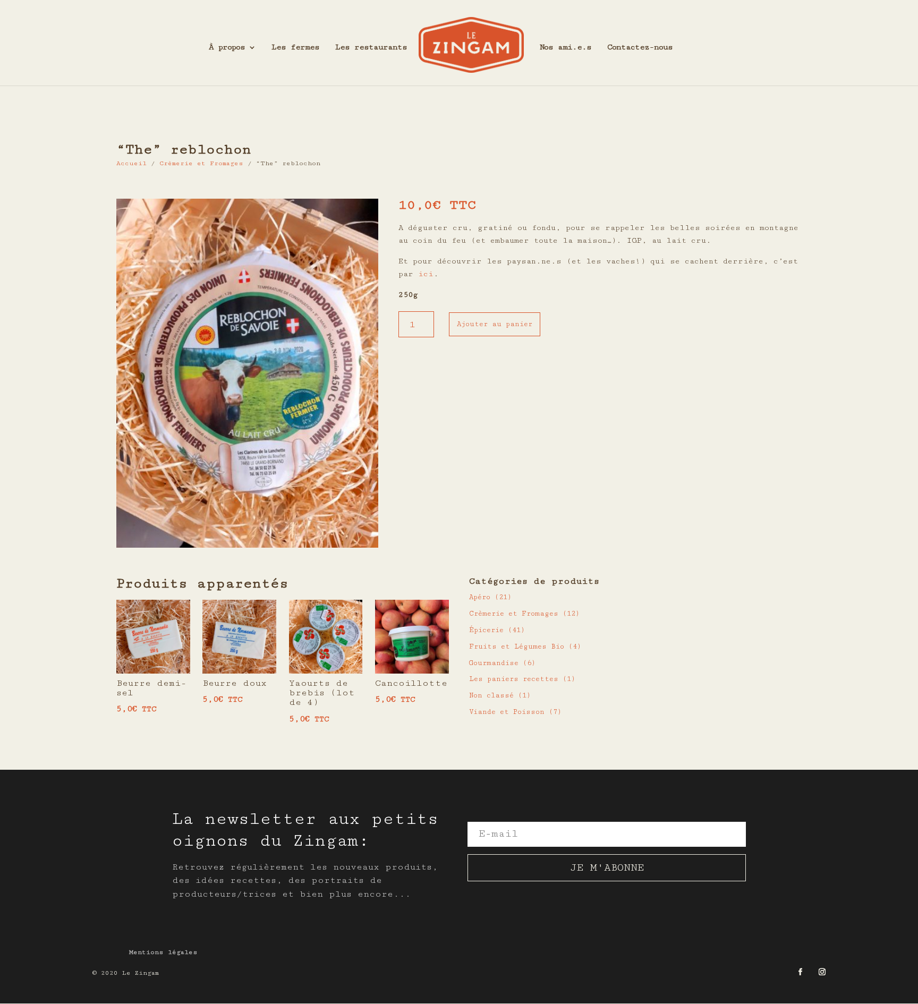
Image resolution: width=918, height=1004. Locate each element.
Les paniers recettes (513, 679)
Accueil (131, 163)
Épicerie (486, 630)
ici (426, 273)
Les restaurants (371, 48)
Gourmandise (493, 663)
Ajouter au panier (494, 324)
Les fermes (295, 48)
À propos (227, 48)
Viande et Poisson (507, 712)
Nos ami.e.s (565, 48)
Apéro (479, 597)
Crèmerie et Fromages (201, 163)
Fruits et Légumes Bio (516, 646)
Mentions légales (163, 952)
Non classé (491, 695)
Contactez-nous (640, 48)
